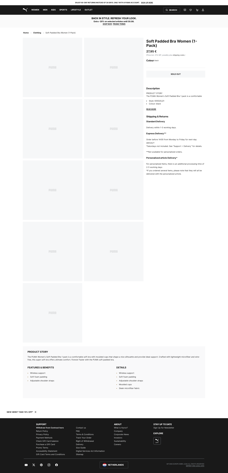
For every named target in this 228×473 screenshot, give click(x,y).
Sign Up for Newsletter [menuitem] (163, 428)
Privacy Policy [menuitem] (42, 434)
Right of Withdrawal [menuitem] (85, 441)
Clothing (37, 33)
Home (26, 33)
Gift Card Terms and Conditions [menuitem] (50, 454)
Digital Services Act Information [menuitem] (90, 451)
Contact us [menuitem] (81, 428)
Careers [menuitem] (117, 444)
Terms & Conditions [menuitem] (85, 434)
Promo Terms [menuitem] (42, 447)
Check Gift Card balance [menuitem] (47, 441)
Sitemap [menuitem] (79, 454)
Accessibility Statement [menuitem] (46, 451)
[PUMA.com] (25, 10)
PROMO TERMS (119, 24)
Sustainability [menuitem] (120, 441)
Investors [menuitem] (118, 437)
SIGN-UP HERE (147, 3)
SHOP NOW (107, 24)
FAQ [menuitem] (78, 431)
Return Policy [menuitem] (42, 431)
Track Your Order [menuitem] (83, 437)
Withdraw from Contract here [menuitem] (50, 428)
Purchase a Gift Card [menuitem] (45, 444)
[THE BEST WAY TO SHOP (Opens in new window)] (157, 441)
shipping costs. (179, 55)
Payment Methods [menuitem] (44, 437)
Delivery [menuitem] (79, 444)
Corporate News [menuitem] (121, 434)
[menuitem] (35, 10)
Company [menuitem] (118, 431)
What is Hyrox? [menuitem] (121, 428)
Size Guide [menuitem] (81, 447)
